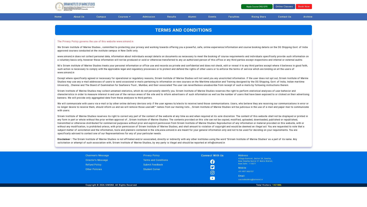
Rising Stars (259, 16)
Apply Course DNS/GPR (257, 6)
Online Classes (284, 6)
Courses (123, 16)
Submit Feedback (153, 164)
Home (58, 16)
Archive (307, 16)
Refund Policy (93, 164)
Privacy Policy (151, 155)
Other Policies (94, 169)
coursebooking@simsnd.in (250, 180)
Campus (101, 16)
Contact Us (284, 16)
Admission (149, 16)
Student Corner (151, 169)
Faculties (234, 16)
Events (212, 16)
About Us (79, 16)
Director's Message (97, 160)
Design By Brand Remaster (196, 185)
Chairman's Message (97, 155)
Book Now (304, 6)
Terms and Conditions (155, 160)
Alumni (192, 16)
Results (171, 16)
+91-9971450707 (246, 171)
